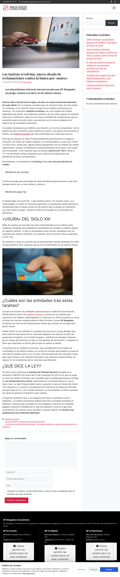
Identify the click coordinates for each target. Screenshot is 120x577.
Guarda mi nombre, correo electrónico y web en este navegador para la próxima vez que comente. (41, 492)
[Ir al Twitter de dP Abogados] (115, 1)
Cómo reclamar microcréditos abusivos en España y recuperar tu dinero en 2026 (101, 42)
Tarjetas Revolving (12, 419)
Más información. (28, 573)
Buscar (89, 18)
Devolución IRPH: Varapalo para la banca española (25, 422)
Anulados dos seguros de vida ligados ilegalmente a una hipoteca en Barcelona (100, 78)
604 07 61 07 (16, 540)
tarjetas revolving (34, 314)
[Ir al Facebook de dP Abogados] (111, 1)
